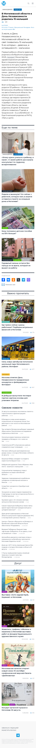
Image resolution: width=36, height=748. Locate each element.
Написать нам (10, 284)
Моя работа (18, 154)
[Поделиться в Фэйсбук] (3, 279)
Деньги (5, 228)
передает (11, 57)
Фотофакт (14, 358)
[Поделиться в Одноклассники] (13, 279)
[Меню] (32, 3)
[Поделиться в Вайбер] (28, 279)
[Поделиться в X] (18, 279)
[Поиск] (28, 3)
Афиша (11, 665)
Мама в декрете (7, 9)
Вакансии (6, 321)
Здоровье (17, 260)
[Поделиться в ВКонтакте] (8, 279)
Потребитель (7, 392)
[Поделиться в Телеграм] (23, 279)
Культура (5, 704)
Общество (18, 9)
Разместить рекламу (9, 730)
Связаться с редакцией (10, 728)
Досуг (4, 591)
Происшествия (7, 191)
